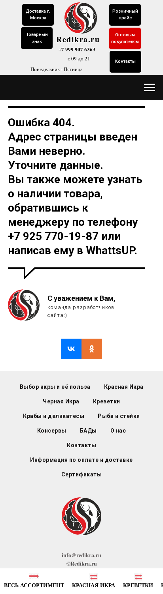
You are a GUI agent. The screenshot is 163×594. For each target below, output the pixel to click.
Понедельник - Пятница (56, 69)
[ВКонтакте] (71, 349)
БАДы (88, 430)
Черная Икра (61, 401)
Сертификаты (81, 474)
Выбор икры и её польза (55, 387)
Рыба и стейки (119, 416)
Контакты (81, 445)
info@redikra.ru (81, 555)
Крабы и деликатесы (53, 416)
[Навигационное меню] (149, 88)
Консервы (51, 430)
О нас (118, 430)
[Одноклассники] (92, 349)
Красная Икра (124, 387)
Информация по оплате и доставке (81, 460)
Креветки (106, 401)
